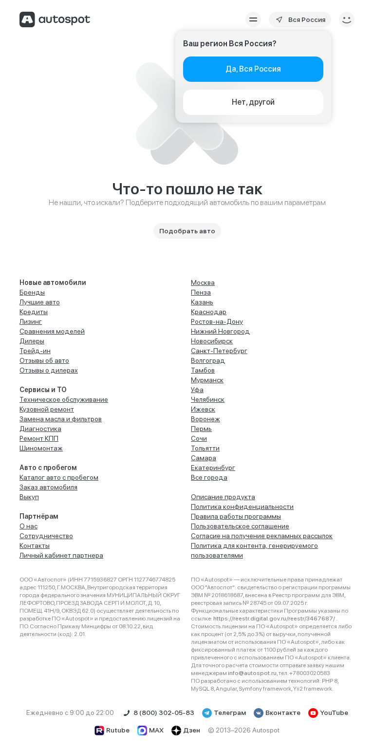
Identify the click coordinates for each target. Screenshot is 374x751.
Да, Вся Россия (253, 69)
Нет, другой (253, 102)
